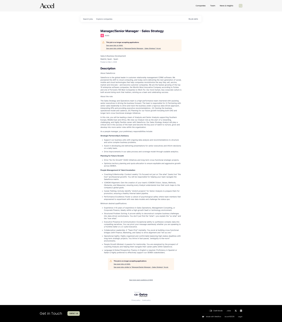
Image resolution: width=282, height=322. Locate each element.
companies (104, 19)
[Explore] (240, 6)
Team (212, 5)
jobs (88, 19)
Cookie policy (146, 300)
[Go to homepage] (47, 5)
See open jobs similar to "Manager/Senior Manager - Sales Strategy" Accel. (133, 48)
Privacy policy (136, 300)
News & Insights (226, 5)
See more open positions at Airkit (141, 280)
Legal (240, 317)
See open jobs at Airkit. (114, 45)
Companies (201, 5)
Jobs (229, 311)
